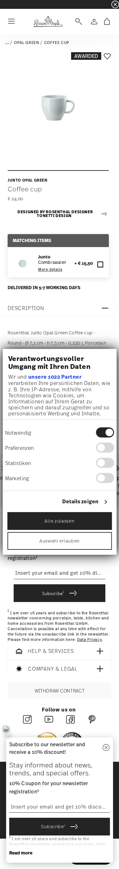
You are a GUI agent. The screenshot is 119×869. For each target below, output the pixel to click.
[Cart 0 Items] (107, 21)
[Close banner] (115, 4)
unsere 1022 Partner (55, 376)
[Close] (106, 748)
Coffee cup (56, 42)
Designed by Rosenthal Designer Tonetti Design (55, 214)
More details (50, 269)
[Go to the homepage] (47, 21)
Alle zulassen (59, 521)
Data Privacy (89, 639)
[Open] (77, 21)
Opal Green (26, 42)
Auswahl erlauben (59, 541)
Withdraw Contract (60, 690)
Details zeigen (80, 502)
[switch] (105, 448)
